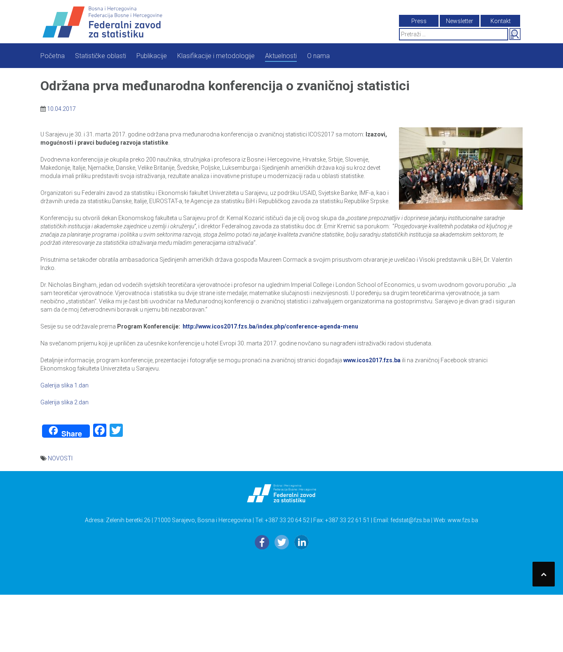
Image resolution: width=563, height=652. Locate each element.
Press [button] (419, 21)
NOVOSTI (60, 458)
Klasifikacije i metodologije (216, 56)
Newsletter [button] (459, 21)
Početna (52, 56)
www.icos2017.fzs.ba (372, 360)
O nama (318, 56)
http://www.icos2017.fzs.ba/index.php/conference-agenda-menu (270, 326)
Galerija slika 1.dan (64, 385)
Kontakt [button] (500, 21)
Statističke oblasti (100, 56)
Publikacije (151, 56)
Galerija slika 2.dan (64, 402)
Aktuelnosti (281, 56)
